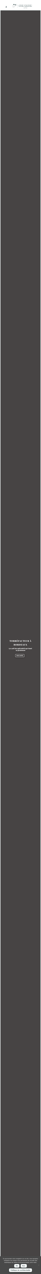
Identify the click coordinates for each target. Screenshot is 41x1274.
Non (23, 1266)
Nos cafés (19, 655)
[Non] (39, 1265)
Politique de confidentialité (20, 1270)
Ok (17, 1266)
